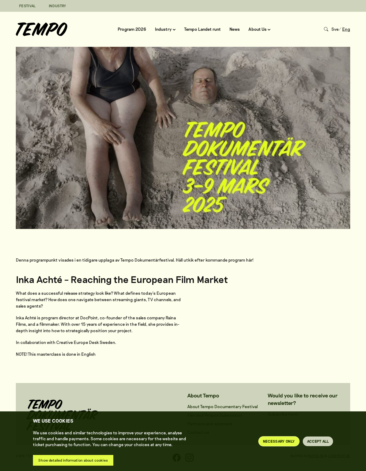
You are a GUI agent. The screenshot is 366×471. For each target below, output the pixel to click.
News (234, 29)
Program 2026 (132, 29)
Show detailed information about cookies (73, 460)
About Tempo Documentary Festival (222, 406)
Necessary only (279, 441)
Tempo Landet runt (202, 29)
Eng (346, 29)
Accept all (318, 441)
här (249, 259)
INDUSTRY (57, 5)
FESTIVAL (27, 5)
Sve (335, 29)
